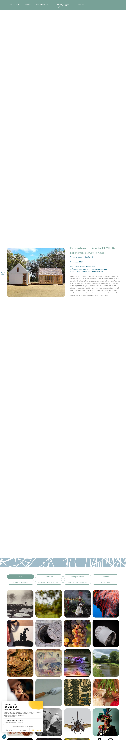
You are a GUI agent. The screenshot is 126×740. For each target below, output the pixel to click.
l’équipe (28, 5)
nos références (42, 5)
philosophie (14, 5)
